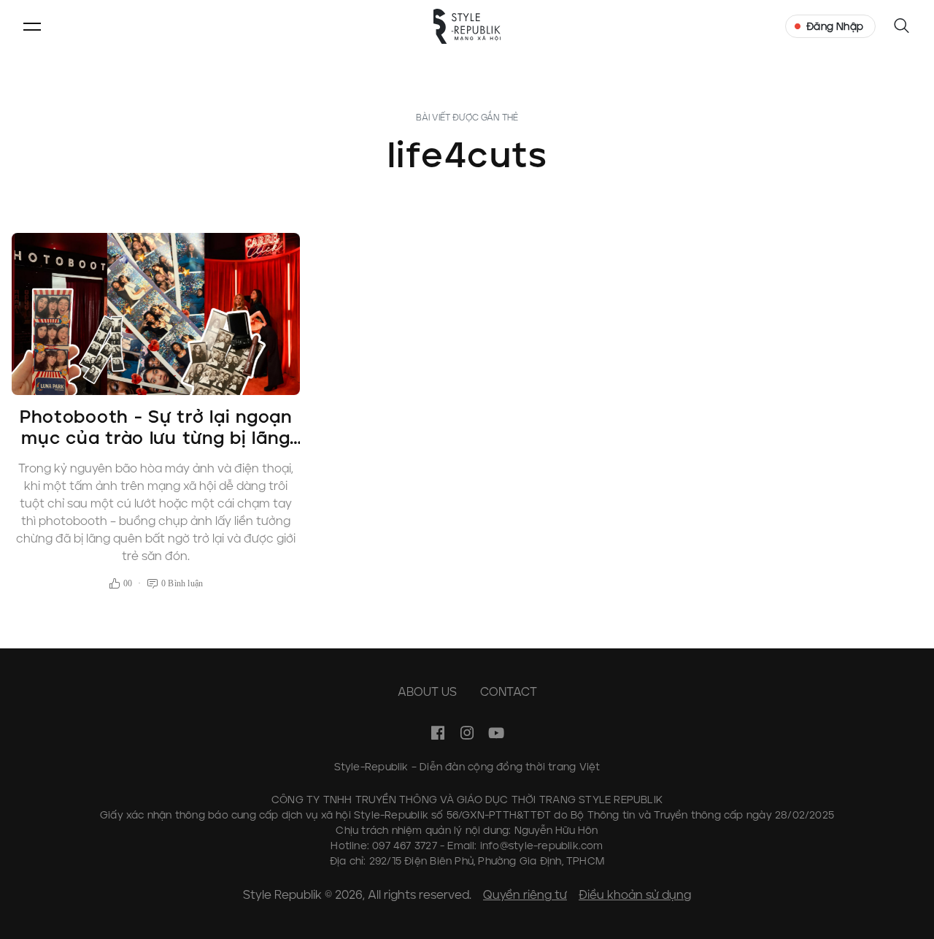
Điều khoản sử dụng (635, 894)
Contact (508, 691)
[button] (32, 26)
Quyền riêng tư (525, 894)
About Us (427, 691)
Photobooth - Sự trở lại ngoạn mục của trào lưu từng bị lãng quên (156, 438)
